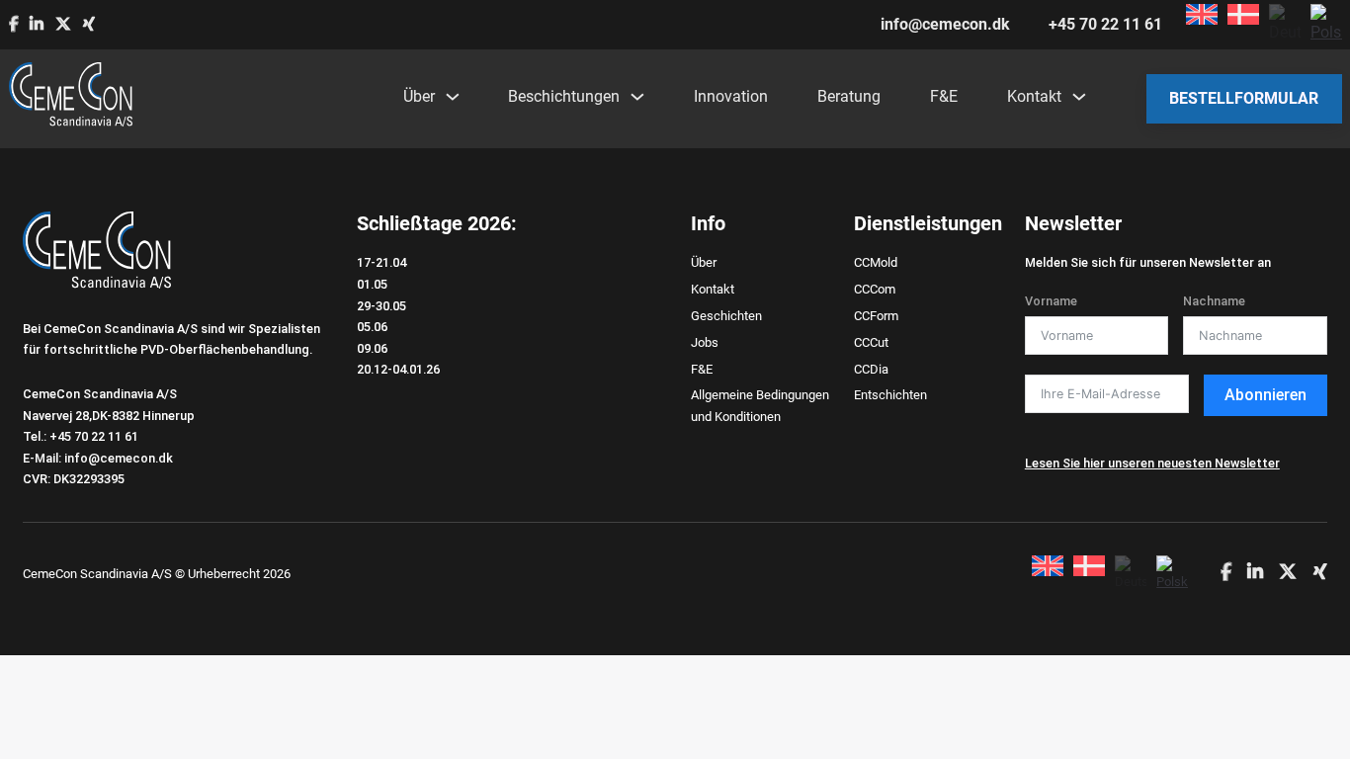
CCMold (875, 262)
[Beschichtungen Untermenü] (636, 96)
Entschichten (890, 394)
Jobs (704, 342)
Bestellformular (1243, 98)
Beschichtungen (564, 96)
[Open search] (1113, 99)
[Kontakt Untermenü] (1078, 96)
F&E (944, 96)
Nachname (1214, 301)
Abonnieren (1265, 394)
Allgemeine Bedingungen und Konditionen (760, 405)
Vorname (1051, 301)
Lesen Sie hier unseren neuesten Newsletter (1152, 463)
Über (419, 96)
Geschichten (726, 315)
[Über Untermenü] (451, 96)
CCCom (874, 289)
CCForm (876, 315)
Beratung (849, 96)
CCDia (871, 369)
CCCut (871, 342)
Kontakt (1034, 96)
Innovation (731, 96)
